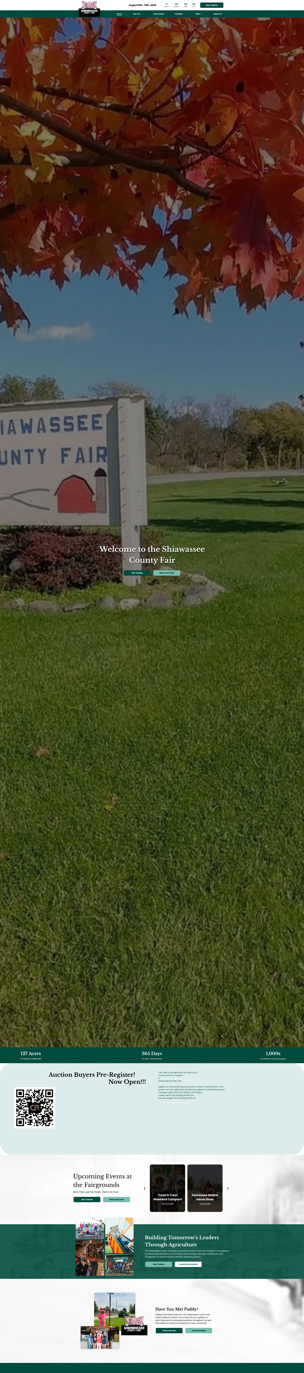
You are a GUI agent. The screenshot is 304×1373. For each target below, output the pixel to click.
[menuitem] (119, 14)
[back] (144, 1188)
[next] (228, 1188)
